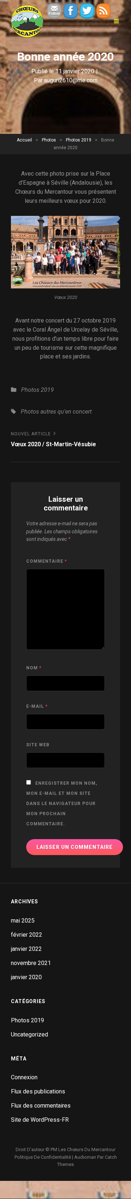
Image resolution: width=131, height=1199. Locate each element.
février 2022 (26, 934)
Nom (33, 667)
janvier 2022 (26, 948)
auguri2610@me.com (71, 80)
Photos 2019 (78, 140)
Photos (49, 140)
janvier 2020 (26, 977)
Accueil (24, 140)
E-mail (37, 706)
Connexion (24, 1077)
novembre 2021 (31, 963)
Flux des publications (38, 1091)
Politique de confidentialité (43, 1157)
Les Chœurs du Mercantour (86, 1149)
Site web (37, 744)
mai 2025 (23, 920)
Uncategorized (29, 1034)
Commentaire (46, 561)
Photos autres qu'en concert (56, 411)
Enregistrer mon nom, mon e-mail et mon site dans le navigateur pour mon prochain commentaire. (61, 803)
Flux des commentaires (41, 1105)
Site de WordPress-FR (40, 1119)
